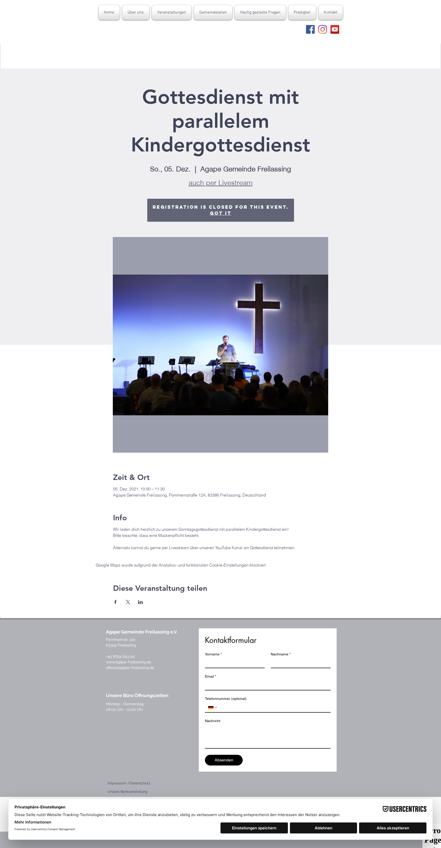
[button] (136, 12)
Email (210, 676)
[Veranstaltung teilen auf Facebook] (115, 602)
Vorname (213, 654)
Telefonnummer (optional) (226, 699)
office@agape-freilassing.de (130, 667)
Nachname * (281, 654)
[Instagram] (322, 29)
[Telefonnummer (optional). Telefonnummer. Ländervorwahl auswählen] (213, 707)
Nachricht (212, 721)
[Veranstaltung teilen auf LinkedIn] (140, 602)
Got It (220, 213)
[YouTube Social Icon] (334, 29)
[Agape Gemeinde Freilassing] (310, 29)
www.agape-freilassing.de (128, 662)
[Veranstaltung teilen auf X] (128, 602)
